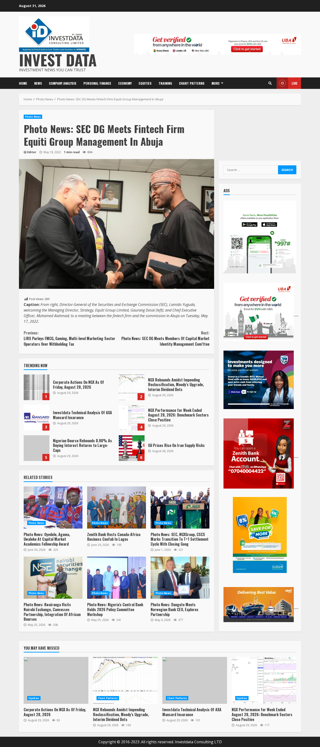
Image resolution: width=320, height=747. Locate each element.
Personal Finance (97, 83)
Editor (31, 152)
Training (165, 83)
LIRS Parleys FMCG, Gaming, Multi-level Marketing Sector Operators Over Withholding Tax (69, 338)
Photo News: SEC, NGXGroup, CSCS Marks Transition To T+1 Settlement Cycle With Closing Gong (180, 507)
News (38, 83)
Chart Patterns (192, 83)
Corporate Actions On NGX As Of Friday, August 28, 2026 (36, 387)
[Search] (270, 83)
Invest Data (58, 59)
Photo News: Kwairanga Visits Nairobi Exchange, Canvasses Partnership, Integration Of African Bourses (53, 578)
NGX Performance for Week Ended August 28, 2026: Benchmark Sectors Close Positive (132, 418)
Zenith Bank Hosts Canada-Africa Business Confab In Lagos (116, 507)
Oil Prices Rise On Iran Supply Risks (132, 448)
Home (23, 83)
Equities (145, 83)
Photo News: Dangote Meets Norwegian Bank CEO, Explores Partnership (180, 578)
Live (295, 83)
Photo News (33, 116)
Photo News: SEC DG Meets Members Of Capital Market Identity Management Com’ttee (165, 338)
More (216, 83)
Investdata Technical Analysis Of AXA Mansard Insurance (36, 418)
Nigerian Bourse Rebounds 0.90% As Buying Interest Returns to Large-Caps (36, 448)
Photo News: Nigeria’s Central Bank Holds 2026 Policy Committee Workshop (116, 578)
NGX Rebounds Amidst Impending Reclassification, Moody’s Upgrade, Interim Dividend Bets (132, 387)
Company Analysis (62, 83)
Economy (125, 83)
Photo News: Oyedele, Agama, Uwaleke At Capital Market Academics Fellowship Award (53, 507)
